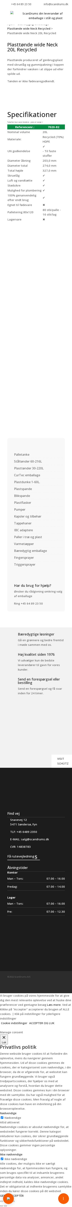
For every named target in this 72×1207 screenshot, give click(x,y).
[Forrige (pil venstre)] (1, 1205)
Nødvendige (13, 1118)
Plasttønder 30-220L (29, 468)
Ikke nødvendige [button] (11, 1154)
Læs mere (54, 1005)
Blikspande (22, 496)
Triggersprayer (24, 564)
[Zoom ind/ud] (1, 1201)
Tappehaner (22, 523)
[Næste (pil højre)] (5, 1205)
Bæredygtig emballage (30, 551)
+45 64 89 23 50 (21, 4)
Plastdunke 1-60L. (27, 482)
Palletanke (21, 454)
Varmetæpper (24, 544)
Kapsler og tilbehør (27, 516)
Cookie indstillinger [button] (14, 1023)
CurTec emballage (27, 475)
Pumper (19, 509)
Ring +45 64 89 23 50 (28, 603)
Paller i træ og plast (28, 537)
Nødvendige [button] (8, 1113)
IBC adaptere (23, 530)
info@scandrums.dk (56, 4)
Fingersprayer (24, 557)
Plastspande (23, 489)
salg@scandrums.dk (35, 839)
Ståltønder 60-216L (28, 461)
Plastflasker (22, 503)
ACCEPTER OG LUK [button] (41, 1023)
